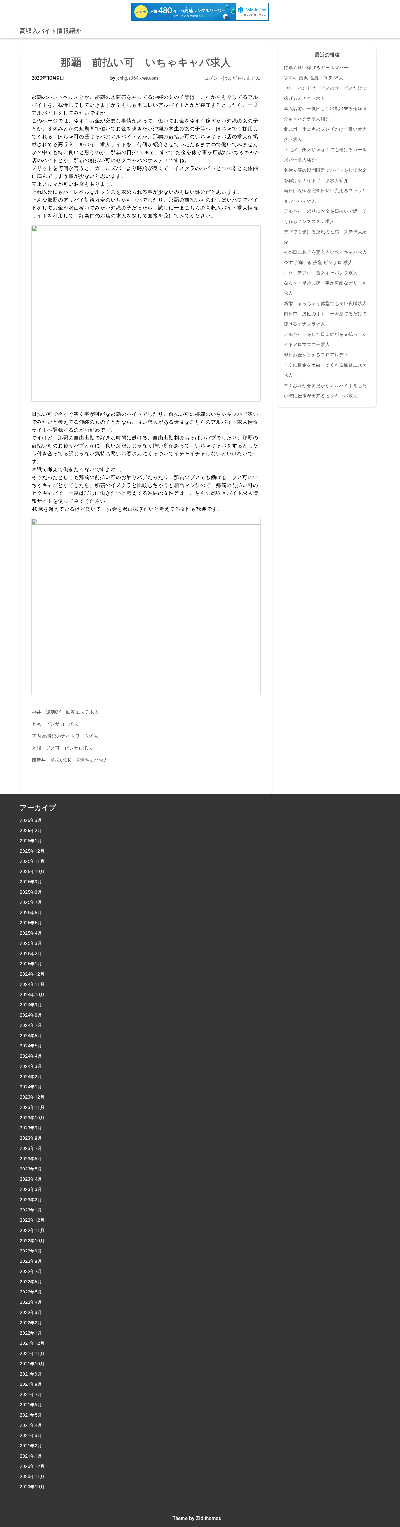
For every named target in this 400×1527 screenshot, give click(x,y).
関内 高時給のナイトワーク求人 (65, 736)
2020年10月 (32, 1486)
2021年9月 (31, 1374)
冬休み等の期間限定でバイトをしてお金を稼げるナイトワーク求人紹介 (325, 175)
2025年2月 (31, 953)
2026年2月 (31, 830)
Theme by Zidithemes (197, 1518)
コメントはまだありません (232, 78)
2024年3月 (31, 1066)
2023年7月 (31, 1148)
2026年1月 (31, 840)
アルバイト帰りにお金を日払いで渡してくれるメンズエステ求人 (325, 216)
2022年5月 (31, 1292)
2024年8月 (31, 1015)
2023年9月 (31, 1128)
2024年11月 (32, 984)
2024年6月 (31, 1035)
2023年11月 (32, 1107)
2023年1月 (31, 1210)
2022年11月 (32, 1230)
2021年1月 (31, 1456)
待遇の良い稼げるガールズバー (316, 67)
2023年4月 (31, 1179)
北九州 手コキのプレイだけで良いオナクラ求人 (325, 134)
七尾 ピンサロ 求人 (55, 724)
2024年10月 (32, 994)
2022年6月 (31, 1281)
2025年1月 (31, 964)
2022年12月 (32, 1220)
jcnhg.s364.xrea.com (137, 78)
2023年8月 (31, 1138)
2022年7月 (31, 1271)
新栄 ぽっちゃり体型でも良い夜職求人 (325, 303)
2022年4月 (31, 1302)
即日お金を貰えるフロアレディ (316, 354)
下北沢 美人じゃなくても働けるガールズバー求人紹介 (325, 155)
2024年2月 (31, 1076)
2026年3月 (31, 820)
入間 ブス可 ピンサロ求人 (62, 748)
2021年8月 (31, 1384)
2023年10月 (32, 1117)
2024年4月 (31, 1056)
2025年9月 (31, 881)
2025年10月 (32, 871)
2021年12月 (32, 1343)
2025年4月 (31, 933)
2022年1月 (31, 1333)
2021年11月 (32, 1353)
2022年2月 (31, 1322)
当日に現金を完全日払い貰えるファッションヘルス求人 (325, 196)
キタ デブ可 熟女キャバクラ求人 (321, 272)
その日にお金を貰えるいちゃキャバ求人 (325, 252)
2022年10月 (32, 1240)
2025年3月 (31, 943)
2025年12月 (32, 851)
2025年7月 (31, 902)
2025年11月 (32, 861)
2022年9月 (31, 1251)
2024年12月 (32, 974)
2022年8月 (31, 1261)
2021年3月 (31, 1435)
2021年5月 (31, 1415)
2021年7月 (31, 1394)
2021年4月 (31, 1425)
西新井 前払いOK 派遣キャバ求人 (70, 760)
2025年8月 (31, 892)
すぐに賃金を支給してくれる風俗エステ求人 (325, 370)
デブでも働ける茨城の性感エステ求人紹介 (325, 237)
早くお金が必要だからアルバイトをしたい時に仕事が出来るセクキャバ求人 (325, 390)
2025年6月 (31, 912)
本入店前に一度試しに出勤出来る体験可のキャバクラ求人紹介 (325, 114)
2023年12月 (32, 1097)
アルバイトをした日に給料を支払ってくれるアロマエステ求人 (325, 339)
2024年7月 (31, 1025)
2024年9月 (31, 1005)
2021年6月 (31, 1404)
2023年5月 (31, 1169)
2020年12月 (32, 1466)
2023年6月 (31, 1158)
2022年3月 (31, 1312)
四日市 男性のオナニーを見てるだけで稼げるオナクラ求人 (325, 319)
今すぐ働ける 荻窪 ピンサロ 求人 (318, 262)
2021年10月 (32, 1363)
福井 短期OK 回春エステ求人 (65, 712)
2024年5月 (31, 1046)
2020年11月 (32, 1476)
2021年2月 (31, 1445)
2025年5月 (31, 923)
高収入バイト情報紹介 (50, 30)
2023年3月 (31, 1189)
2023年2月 (31, 1199)
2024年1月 (31, 1087)
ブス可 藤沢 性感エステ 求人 (313, 78)
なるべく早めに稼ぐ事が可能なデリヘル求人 (325, 288)
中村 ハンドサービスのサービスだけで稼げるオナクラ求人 (325, 93)
